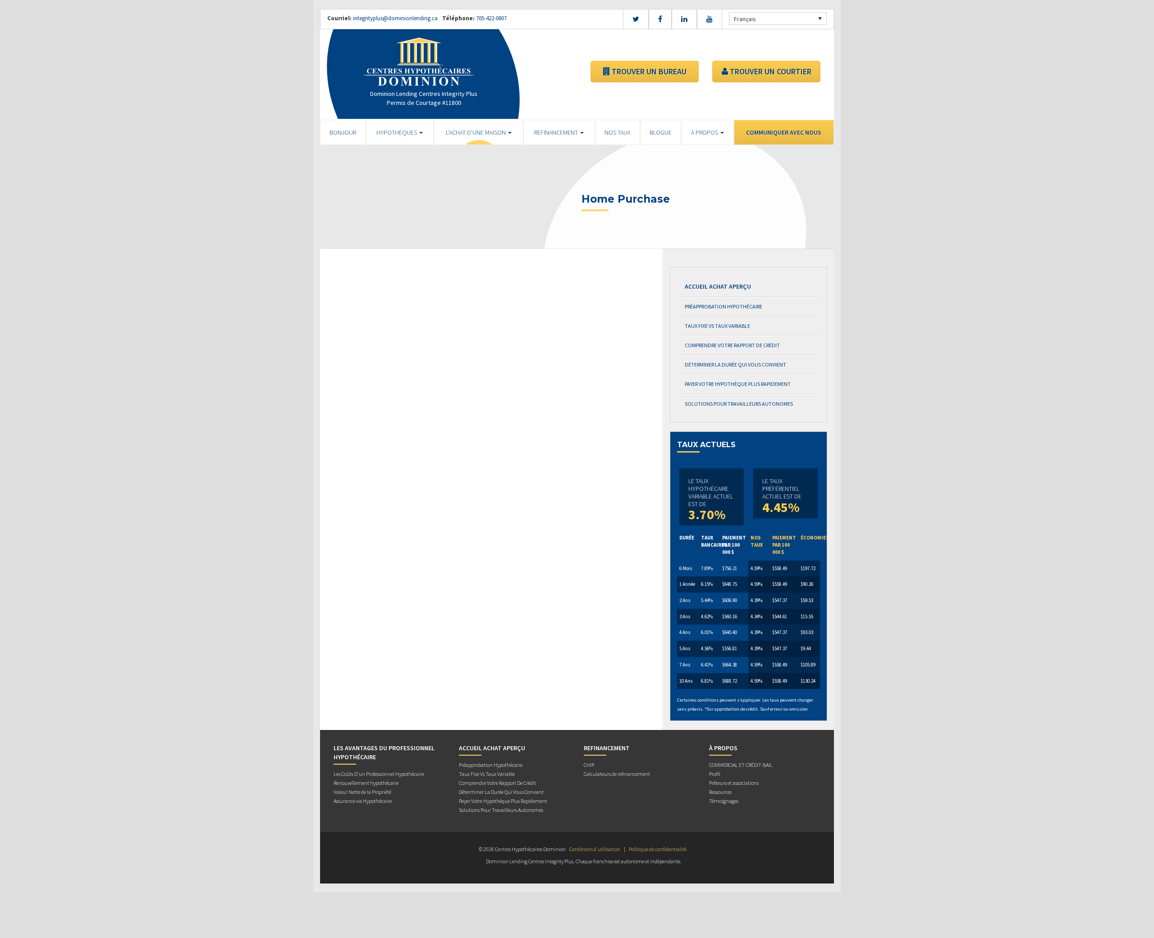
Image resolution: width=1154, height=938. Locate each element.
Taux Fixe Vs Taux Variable (717, 325)
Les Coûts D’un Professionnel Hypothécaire (379, 773)
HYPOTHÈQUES (397, 132)
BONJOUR (343, 132)
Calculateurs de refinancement (617, 773)
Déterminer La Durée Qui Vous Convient (735, 364)
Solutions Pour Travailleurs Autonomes (739, 403)
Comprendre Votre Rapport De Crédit (732, 345)
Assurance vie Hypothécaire (363, 801)
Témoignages (723, 801)
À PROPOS (705, 132)
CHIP (589, 764)
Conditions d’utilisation (594, 849)
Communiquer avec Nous (783, 132)
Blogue (661, 132)
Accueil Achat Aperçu (718, 286)
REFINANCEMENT (556, 132)
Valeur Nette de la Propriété (362, 791)
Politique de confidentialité (658, 849)
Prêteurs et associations (734, 782)
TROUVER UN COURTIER (769, 71)
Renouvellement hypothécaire (366, 782)
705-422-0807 (491, 18)
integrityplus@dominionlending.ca (395, 18)
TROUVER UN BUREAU (648, 71)
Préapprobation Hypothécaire (723, 306)
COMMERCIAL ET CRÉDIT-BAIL (741, 764)
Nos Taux (617, 132)
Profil (714, 773)
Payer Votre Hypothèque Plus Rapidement (738, 384)
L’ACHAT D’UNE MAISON (476, 132)
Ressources (720, 791)
